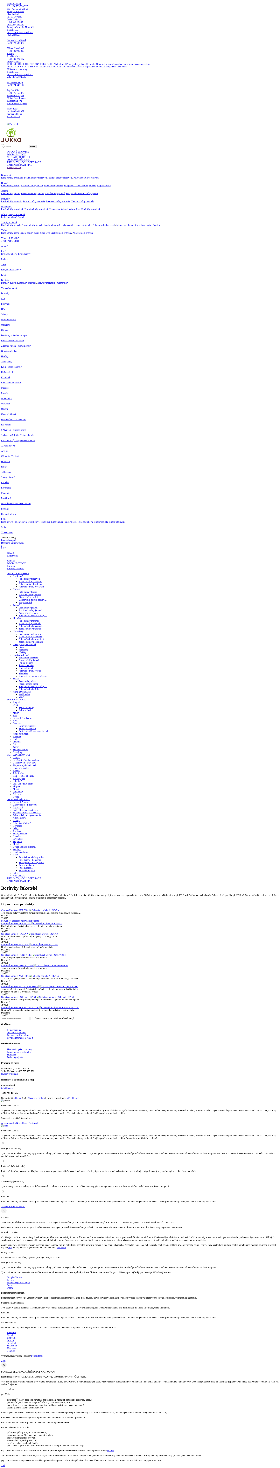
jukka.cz (17, 1098)
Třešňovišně (6, 241)
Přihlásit (10, 553)
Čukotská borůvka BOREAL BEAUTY (20, 1007)
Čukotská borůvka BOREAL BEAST (19, 997)
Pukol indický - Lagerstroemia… (28, 815)
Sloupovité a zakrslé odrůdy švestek (143, 225)
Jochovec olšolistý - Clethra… (27, 812)
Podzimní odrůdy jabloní (32, 193)
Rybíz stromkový (9, 254)
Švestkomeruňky (67, 225)
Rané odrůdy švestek (10, 225)
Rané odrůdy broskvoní (12, 177)
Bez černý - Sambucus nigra (14, 335)
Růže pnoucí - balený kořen (64, 522)
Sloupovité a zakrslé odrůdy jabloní (82, 193)
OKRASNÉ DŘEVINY (18, 159)
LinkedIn (11, 1337)
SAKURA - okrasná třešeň (13, 430)
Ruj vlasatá (6, 424)
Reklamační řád (14, 1030)
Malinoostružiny (8, 319)
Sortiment (11, 1054)
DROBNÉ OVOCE (16, 154)
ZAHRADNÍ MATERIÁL (19, 165)
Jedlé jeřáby (6, 361)
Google (10, 1335)
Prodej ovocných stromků (19, 1052)
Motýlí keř (6, 498)
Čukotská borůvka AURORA (15, 910)
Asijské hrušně (104, 185)
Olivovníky (6, 398)
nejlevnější (26, 921)
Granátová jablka (9, 351)
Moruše (4, 393)
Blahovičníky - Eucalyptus (13, 419)
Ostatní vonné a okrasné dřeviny (16, 503)
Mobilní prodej (17, 6)
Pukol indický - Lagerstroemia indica (18, 440)
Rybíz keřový (24, 254)
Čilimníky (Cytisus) (10, 456)
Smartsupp (12, 1345)
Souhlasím (20, 1206)
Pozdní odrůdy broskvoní (35, 177)
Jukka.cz (11, 560)
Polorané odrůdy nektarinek (62, 209)
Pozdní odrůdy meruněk (34, 201)
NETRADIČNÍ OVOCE (18, 157)
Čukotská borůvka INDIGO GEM (17, 965)
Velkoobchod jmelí (17, 104)
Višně (16, 241)
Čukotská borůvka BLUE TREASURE (19, 986)
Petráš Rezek (37, 1356)
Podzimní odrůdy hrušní (32, 185)
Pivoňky (5, 508)
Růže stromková (85, 522)
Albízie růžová (8, 445)
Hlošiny (4, 356)
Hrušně (4, 183)
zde (10, 1247)
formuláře (61, 1247)
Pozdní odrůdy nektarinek (36, 209)
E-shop (78, 60)
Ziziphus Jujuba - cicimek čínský (16, 346)
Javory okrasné (8, 477)
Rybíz (4, 251)
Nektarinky (6, 206)
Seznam (10, 1340)
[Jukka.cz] (11, 141)
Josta (3, 264)
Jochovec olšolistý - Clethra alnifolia (18, 435)
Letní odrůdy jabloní (10, 193)
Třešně (4, 230)
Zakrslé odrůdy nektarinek (88, 209)
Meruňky (5, 198)
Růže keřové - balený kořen (14, 522)
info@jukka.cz (8, 1088)
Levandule (6, 487)
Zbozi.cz (11, 1351)
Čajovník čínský (8, 414)
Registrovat (12, 555)
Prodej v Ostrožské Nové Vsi (20, 39)
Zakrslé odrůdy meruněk (82, 201)
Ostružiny (5, 325)
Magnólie (5, 493)
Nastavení (33, 1123)
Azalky (4, 451)
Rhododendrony (8, 514)
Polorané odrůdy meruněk (58, 201)
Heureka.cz (12, 1348)
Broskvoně (6, 175)
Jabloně (4, 191)
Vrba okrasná (7, 532)
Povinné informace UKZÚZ (20, 1038)
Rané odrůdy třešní (10, 233)
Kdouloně (5, 377)
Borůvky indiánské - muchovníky (52, 283)
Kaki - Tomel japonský (11, 367)
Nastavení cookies (36, 1098)
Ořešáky (22, 217)
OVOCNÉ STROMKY (18, 151)
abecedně (16, 921)
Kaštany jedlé (7, 372)
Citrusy (4, 330)
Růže (3, 519)
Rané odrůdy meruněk (11, 201)
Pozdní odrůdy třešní (29, 233)
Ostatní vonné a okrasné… (25, 847)
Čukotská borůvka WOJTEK (15, 944)
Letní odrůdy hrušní (10, 185)
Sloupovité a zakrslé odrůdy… (33, 600)
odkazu (110, 1450)
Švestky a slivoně (9, 222)
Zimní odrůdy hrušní (53, 185)
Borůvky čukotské (9, 283)
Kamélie (5, 482)
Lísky (3, 217)
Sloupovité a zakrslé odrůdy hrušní (80, 185)
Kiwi (3, 275)
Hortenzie (5, 461)
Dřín (3, 309)
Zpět (3, 1361)
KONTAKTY (13, 116)
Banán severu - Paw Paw (12, 340)
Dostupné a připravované (12, 543)
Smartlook (11, 1343)
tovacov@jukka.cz (9, 1074)
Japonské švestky (83, 225)
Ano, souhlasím (8, 1123)
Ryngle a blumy (51, 225)
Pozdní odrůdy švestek (32, 225)
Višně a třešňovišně (10, 238)
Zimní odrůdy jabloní (55, 193)
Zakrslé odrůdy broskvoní (60, 177)
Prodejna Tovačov (16, 18)
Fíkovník (5, 304)
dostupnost (6, 921)
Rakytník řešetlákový (11, 269)
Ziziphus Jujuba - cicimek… (26, 765)
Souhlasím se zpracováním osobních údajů (54, 1018)
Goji (3, 298)
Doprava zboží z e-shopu (18, 1035)
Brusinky (5, 293)
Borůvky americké (27, 283)
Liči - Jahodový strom (11, 382)
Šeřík (3, 527)
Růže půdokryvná (117, 522)
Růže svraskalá (101, 522)
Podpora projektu (15, 1057)
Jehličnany (6, 472)
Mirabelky (121, 225)
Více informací (8, 1206)
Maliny (4, 259)
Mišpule (5, 388)
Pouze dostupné (8, 540)
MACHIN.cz (73, 1098)
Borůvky (5, 280)
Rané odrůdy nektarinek (12, 209)
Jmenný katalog (14, 167)
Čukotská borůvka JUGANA (15, 934)
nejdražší (35, 921)
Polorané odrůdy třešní (82, 233)
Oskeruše (5, 403)
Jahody (4, 314)
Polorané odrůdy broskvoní (86, 177)
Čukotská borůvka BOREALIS (16, 923)
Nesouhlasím (22, 1123)
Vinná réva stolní (9, 288)
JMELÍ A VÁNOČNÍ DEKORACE (24, 162)
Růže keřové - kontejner (39, 522)
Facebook (11, 1332)
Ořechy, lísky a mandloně (13, 214)
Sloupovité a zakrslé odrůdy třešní (55, 233)
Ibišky (4, 466)
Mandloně (12, 217)
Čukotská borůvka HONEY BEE (17, 955)
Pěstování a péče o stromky (19, 1049)
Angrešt (4, 246)
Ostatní (4, 409)
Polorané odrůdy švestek (104, 225)
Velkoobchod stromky (20, 81)
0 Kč (3, 548)
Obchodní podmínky (16, 1032)
